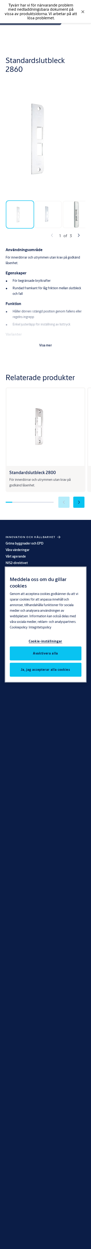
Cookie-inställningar (45, 641)
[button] (78, 502)
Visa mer (45, 345)
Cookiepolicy (19, 627)
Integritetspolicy (40, 627)
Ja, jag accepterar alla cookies (45, 669)
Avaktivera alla (45, 653)
